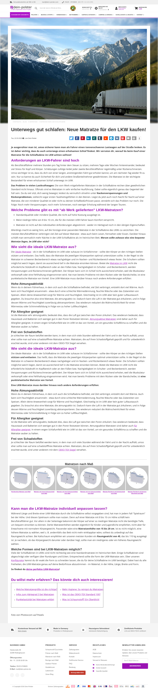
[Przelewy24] (137, 686)
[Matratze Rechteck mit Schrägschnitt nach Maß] (114, 478)
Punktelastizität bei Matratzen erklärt (35, 599)
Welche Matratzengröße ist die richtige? (36, 589)
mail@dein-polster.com (50, 2)
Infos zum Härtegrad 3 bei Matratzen (35, 594)
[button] (71, 138)
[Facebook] (12, 675)
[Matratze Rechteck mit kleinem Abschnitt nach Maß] (137, 478)
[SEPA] (100, 686)
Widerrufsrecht (74, 653)
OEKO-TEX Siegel (67, 449)
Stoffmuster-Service (76, 660)
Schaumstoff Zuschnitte (20, 14)
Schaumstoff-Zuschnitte (54, 650)
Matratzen (34, 122)
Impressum (97, 657)
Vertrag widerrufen (77, 672)
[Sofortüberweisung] (73, 686)
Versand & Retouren (100, 660)
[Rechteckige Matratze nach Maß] (21, 478)
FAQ (70, 664)
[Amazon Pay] (126, 686)
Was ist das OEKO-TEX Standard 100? (81, 594)
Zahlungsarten (74, 650)
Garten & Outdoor (88, 14)
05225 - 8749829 (79, 2)
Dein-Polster (29, 686)
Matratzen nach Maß (52, 657)
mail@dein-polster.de (23, 669)
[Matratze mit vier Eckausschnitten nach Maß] (90, 478)
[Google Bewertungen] (23, 675)
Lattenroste (49, 671)
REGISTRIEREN (122, 8)
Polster (34, 14)
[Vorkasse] (67, 686)
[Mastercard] (89, 686)
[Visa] (83, 686)
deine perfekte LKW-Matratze (42, 569)
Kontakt (140, 14)
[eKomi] (73, 8)
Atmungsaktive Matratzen (103, 318)
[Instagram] (17, 675)
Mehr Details (22, 631)
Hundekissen (61, 14)
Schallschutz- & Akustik (124, 14)
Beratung (72, 667)
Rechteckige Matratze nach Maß (20, 491)
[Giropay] (105, 686)
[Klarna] (116, 686)
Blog (25, 122)
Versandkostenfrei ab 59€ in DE (24, 2)
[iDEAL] (94, 686)
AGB (94, 650)
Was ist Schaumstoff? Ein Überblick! (80, 599)
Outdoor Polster (51, 664)
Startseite (17, 122)
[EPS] (110, 686)
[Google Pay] (121, 686)
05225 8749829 (22, 666)
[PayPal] (78, 686)
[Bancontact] (132, 686)
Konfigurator (17, 560)
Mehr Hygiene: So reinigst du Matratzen (82, 589)
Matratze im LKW (118, 263)
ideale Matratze (23, 251)
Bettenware (73, 14)
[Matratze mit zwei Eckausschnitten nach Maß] (67, 478)
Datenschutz (97, 653)
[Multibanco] (143, 686)
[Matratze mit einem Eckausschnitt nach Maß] (44, 478)
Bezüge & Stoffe (47, 14)
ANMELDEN (121, 9)
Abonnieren (135, 666)
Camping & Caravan (105, 14)
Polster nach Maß (51, 653)
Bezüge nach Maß (52, 660)
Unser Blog (49, 674)
